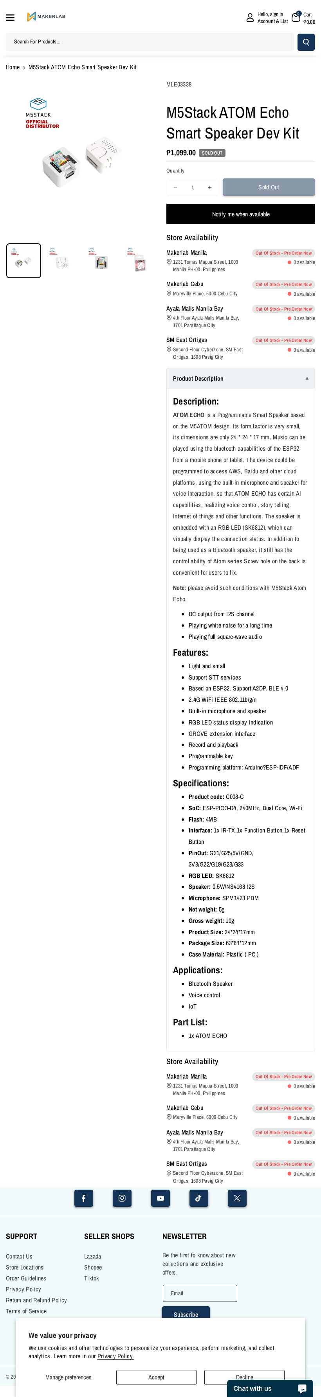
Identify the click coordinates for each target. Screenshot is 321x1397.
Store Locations (25, 1267)
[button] (14, 17)
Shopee (93, 1267)
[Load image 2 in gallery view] (62, 260)
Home (13, 67)
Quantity (175, 170)
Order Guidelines (26, 1278)
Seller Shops (109, 1236)
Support (21, 1236)
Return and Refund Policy (36, 1300)
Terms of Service (26, 1311)
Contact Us (19, 1256)
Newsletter (184, 1236)
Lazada (92, 1256)
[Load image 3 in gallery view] (101, 260)
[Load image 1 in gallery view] (23, 260)
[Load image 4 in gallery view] (140, 260)
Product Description (198, 378)
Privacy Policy (23, 1289)
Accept (156, 1377)
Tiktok (91, 1278)
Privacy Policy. (115, 1356)
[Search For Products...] (306, 42)
